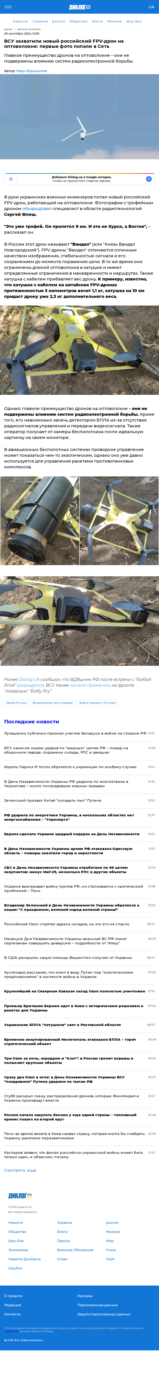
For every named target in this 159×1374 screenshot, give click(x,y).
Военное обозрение (29, 29)
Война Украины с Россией (98, 702)
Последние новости (31, 722)
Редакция (12, 1305)
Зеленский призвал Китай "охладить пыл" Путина (52, 800)
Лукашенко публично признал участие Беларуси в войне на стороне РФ (75, 733)
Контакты (12, 1314)
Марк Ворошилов (31, 71)
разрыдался (30, 685)
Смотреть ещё (20, 1170)
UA (151, 7)
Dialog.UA (29, 679)
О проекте (13, 1296)
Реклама (84, 1296)
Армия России (16, 702)
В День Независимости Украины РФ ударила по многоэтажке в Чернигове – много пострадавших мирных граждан (66, 783)
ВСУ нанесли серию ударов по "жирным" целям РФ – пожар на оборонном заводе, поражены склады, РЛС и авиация (66, 750)
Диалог (8, 29)
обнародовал (37, 208)
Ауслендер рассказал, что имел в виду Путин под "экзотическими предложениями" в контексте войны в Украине (68, 974)
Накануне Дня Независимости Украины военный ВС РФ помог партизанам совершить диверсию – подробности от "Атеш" (65, 941)
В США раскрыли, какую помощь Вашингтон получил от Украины (68, 958)
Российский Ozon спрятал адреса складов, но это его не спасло (66, 924)
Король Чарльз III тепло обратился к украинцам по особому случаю (70, 767)
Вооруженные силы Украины (53, 702)
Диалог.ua (11, 1331)
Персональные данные (97, 1305)
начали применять (90, 685)
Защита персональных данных (104, 1314)
